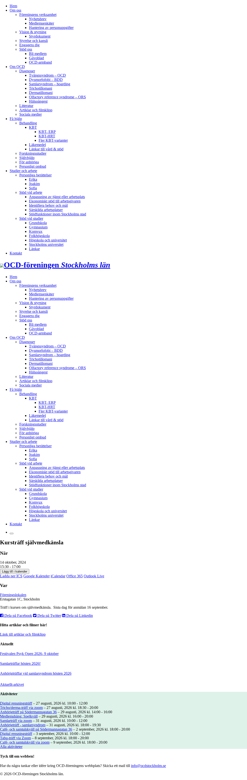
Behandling (28, 123)
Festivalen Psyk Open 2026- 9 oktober (29, 654)
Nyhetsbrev (38, 19)
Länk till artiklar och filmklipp (23, 634)
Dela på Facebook (17, 615)
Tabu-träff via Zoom (15, 738)
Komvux (35, 231)
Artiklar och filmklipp (35, 110)
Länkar (34, 249)
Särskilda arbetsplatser (46, 210)
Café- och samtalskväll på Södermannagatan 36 (36, 729)
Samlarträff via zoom (16, 721)
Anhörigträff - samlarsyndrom (22, 725)
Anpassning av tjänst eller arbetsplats (57, 197)
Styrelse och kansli (33, 41)
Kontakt (16, 253)
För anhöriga (29, 162)
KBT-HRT (47, 136)
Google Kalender (36, 576)
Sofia (33, 188)
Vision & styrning (32, 32)
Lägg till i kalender (14, 571)
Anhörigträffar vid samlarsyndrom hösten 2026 (35, 673)
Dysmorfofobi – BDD (46, 80)
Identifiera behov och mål (48, 205)
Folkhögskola (39, 236)
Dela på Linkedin (79, 615)
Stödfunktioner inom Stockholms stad (57, 214)
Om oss (15, 10)
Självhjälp (26, 158)
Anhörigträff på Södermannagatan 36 (28, 712)
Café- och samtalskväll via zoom (24, 742)
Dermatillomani (41, 93)
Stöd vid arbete (30, 192)
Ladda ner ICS (11, 576)
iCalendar (58, 576)
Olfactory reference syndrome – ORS (57, 97)
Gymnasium (38, 227)
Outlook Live (94, 576)
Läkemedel (37, 145)
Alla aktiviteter (11, 747)
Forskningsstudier (32, 153)
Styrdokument (39, 36)
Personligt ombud (32, 166)
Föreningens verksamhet (37, 15)
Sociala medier (30, 114)
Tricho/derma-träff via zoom (21, 708)
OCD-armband (40, 62)
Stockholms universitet (46, 244)
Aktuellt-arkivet (12, 684)
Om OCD (17, 67)
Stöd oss (25, 49)
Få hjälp (16, 119)
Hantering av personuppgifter (51, 28)
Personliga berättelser (35, 175)
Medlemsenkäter (41, 23)
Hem (13, 6)
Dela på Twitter (48, 615)
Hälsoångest (38, 101)
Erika (33, 179)
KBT (33, 127)
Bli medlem (38, 54)
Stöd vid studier (31, 218)
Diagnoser (27, 71)
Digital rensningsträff (16, 703)
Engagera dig (29, 45)
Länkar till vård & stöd (46, 149)
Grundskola (38, 223)
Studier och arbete (23, 171)
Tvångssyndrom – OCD (47, 75)
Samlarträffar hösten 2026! (20, 663)
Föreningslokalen (13, 595)
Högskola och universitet (48, 240)
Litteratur (26, 106)
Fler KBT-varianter (53, 140)
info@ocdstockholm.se (148, 766)
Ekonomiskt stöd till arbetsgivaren (55, 201)
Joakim (34, 184)
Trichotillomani (40, 88)
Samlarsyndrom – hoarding (49, 84)
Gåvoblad (36, 58)
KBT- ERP (47, 132)
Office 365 (74, 576)
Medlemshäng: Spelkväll (19, 716)
